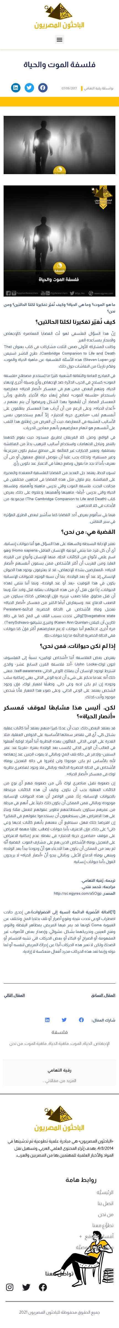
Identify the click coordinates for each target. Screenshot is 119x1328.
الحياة (87, 1043)
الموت (76, 1043)
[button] (59, 39)
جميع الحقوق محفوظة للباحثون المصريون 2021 (59, 1312)
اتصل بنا (105, 1203)
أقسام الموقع (99, 1236)
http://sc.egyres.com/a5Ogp (78, 893)
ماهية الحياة (58, 1043)
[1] (84, 616)
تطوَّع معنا (102, 1225)
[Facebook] (43, 1287)
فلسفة (59, 1032)
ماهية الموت (36, 1043)
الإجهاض (102, 1043)
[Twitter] (26, 1287)
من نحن (16, 1043)
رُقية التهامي (93, 880)
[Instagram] (9, 1287)
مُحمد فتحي (91, 887)
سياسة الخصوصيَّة (94, 1247)
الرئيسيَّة (105, 1192)
